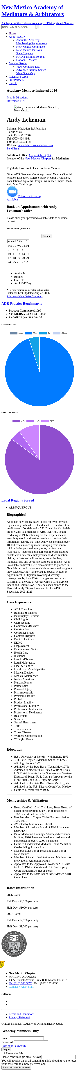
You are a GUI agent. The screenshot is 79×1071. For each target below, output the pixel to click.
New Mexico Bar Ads (29, 50)
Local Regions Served (17, 500)
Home (12, 33)
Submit (47, 236)
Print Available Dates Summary (25, 296)
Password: (7, 1042)
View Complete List (28, 66)
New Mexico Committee (30, 46)
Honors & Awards (26, 60)
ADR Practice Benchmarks (21, 303)
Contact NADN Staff (21, 986)
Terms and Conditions (21, 1014)
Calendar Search (18, 76)
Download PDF (16, 100)
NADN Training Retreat (30, 56)
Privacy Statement (19, 1017)
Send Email (13, 148)
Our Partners (16, 79)
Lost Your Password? (13, 1045)
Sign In (13, 83)
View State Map (25, 73)
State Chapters (24, 53)
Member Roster (18, 63)
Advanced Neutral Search (31, 70)
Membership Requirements (31, 43)
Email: (5, 1038)
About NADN (17, 36)
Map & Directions (17, 97)
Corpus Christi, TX (40, 155)
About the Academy (28, 40)
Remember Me (14, 1053)
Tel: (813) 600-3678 (20, 983)
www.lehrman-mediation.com (35, 145)
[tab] (39, 304)
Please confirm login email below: (21, 1056)
